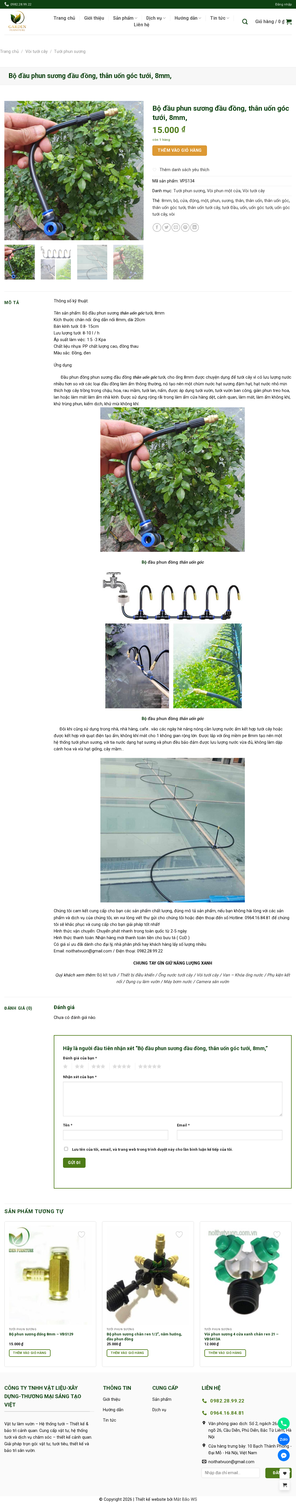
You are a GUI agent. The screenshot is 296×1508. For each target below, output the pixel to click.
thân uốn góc (276, 200)
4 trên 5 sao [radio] (121, 1066)
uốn (243, 207)
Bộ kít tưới (106, 975)
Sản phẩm (123, 18)
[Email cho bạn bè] (175, 227)
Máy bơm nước (178, 981)
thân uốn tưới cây (204, 207)
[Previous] (14, 170)
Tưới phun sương (70, 51)
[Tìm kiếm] (245, 22)
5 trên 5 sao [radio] (149, 1066)
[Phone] (283, 1423)
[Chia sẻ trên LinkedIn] (194, 227)
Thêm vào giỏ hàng (179, 150)
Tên (67, 1125)
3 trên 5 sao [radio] (98, 1066)
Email (183, 1125)
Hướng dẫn (186, 18)
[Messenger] (283, 1455)
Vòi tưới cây (36, 51)
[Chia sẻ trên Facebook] (157, 227)
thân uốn (254, 200)
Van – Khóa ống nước (243, 975)
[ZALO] (283, 1439)
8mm (166, 200)
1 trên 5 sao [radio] (65, 1066)
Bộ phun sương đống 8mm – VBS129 (41, 1334)
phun (215, 200)
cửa (183, 200)
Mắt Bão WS (185, 1499)
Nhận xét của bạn (80, 1077)
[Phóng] (11, 234)
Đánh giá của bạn (80, 1058)
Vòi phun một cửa (223, 190)
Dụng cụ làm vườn (143, 981)
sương (227, 200)
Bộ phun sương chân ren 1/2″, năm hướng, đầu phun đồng (144, 1336)
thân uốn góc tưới (169, 207)
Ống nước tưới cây (175, 975)
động (194, 200)
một (204, 200)
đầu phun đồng (163, 562)
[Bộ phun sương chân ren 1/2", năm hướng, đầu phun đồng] (148, 1275)
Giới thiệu (94, 18)
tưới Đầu (230, 207)
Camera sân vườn (212, 981)
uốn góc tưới (261, 207)
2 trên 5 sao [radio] (79, 1066)
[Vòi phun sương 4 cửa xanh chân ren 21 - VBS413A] (245, 1275)
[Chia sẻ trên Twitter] (166, 227)
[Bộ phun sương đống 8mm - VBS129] (50, 1275)
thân (239, 200)
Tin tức (217, 18)
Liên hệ (141, 25)
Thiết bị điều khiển (137, 975)
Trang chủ (64, 18)
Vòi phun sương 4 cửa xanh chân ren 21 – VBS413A (241, 1336)
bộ (175, 200)
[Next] (133, 170)
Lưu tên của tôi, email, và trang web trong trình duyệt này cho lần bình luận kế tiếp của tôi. (152, 1149)
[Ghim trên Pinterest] (185, 227)
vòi (172, 214)
